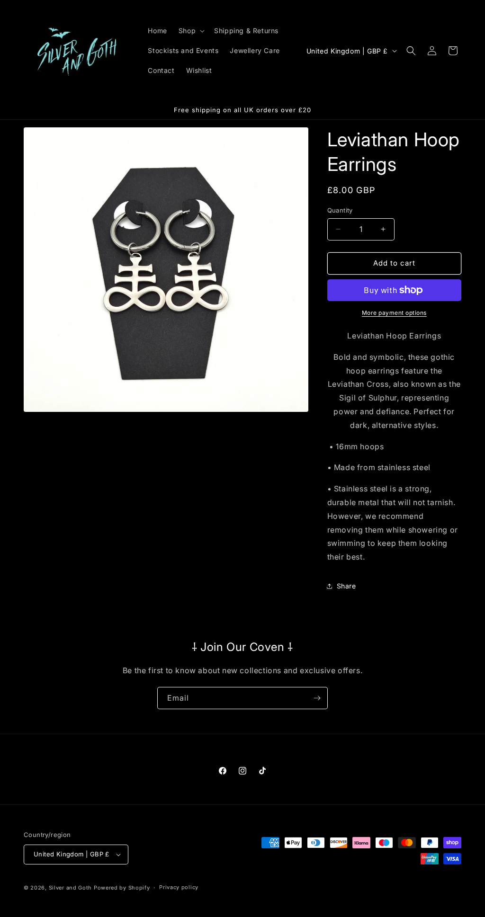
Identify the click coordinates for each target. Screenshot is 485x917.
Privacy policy (178, 887)
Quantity (340, 210)
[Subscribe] (316, 698)
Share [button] (346, 586)
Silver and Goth (70, 887)
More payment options (394, 312)
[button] (190, 31)
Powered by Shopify (122, 887)
